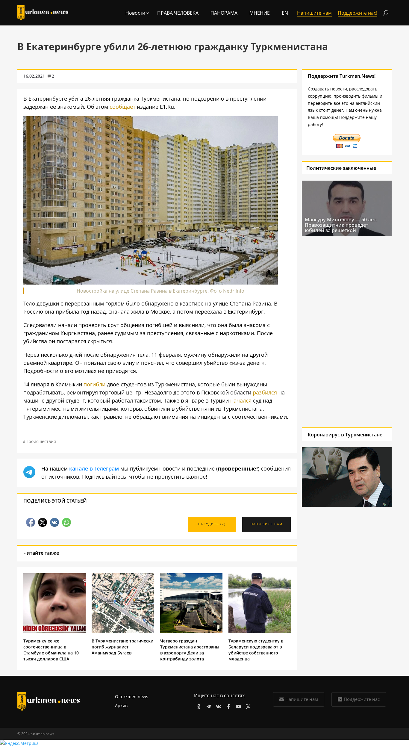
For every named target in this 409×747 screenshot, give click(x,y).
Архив (121, 705)
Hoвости (135, 13)
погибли (94, 384)
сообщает (122, 106)
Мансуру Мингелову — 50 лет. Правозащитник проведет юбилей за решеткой (341, 225)
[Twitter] (247, 705)
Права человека (178, 13)
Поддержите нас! (357, 13)
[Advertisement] (341, 331)
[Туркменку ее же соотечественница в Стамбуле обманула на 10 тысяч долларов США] (54, 631)
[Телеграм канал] (207, 705)
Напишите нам (301, 699)
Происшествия (40, 441)
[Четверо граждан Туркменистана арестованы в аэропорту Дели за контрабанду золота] (191, 631)
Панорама (223, 13)
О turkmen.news (131, 696)
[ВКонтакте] (217, 705)
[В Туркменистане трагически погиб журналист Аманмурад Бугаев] (123, 631)
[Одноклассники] (198, 705)
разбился (265, 392)
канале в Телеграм (94, 468)
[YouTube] (237, 705)
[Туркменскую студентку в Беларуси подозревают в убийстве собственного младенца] (259, 631)
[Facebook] (227, 705)
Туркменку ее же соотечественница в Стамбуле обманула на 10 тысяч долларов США (51, 650)
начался (241, 400)
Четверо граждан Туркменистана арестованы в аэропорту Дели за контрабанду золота (189, 650)
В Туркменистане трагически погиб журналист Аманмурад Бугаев (122, 647)
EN (285, 13)
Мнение (259, 13)
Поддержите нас (362, 699)
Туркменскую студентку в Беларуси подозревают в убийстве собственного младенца (255, 650)
